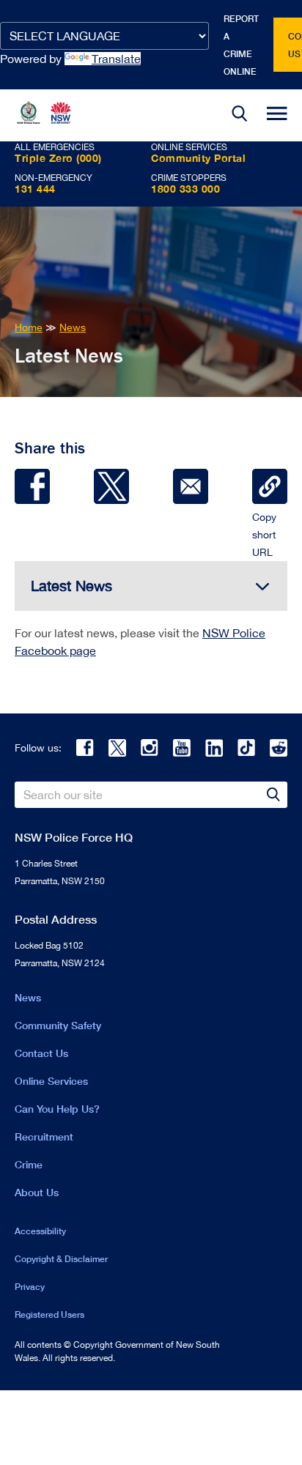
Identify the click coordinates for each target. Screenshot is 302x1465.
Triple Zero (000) (58, 158)
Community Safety (58, 1025)
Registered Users (49, 1314)
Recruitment (44, 1136)
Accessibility (40, 1230)
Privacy (30, 1286)
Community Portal (198, 158)
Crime (29, 1164)
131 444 (35, 188)
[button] (240, 115)
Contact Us (41, 1053)
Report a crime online (241, 45)
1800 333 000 (185, 188)
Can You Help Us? (57, 1108)
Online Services (51, 1081)
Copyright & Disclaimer (61, 1258)
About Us (37, 1192)
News (28, 997)
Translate (116, 58)
